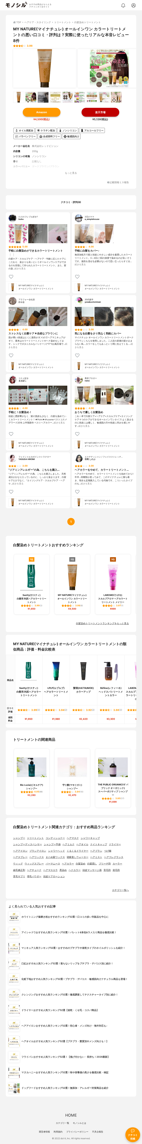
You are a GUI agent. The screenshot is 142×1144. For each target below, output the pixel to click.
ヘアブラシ (96, 850)
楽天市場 (100, 112)
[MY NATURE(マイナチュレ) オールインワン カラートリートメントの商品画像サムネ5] (67, 97)
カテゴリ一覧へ (120, 890)
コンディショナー (55, 838)
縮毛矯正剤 (19, 870)
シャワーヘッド (56, 850)
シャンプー (19, 838)
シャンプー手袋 (52, 844)
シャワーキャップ (90, 838)
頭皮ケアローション (54, 876)
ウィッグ (18, 863)
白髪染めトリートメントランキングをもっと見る (102, 623)
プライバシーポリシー (77, 1131)
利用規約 (58, 1131)
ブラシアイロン (37, 850)
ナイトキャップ (98, 844)
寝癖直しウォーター (77, 857)
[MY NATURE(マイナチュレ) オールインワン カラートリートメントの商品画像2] (109, 68)
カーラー (117, 863)
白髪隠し (92, 863)
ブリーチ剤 (105, 863)
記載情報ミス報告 (119, 182)
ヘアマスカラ (50, 870)
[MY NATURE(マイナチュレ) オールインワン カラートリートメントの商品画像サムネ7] (91, 97)
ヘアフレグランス (113, 857)
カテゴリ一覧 (62, 1123)
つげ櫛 (107, 850)
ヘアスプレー (20, 857)
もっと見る (71, 173)
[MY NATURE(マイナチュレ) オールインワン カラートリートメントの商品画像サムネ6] (79, 97)
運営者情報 (44, 1131)
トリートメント (35, 838)
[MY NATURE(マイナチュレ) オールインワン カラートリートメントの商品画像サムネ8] (104, 97)
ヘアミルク (68, 844)
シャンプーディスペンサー (27, 844)
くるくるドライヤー (77, 850)
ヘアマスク (73, 838)
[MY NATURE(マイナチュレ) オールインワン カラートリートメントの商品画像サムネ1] (18, 97)
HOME (71, 1115)
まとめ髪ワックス (55, 857)
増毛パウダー (34, 876)
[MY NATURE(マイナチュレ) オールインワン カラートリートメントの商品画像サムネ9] (116, 97)
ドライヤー (115, 844)
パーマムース (53, 863)
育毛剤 (107, 870)
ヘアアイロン (20, 850)
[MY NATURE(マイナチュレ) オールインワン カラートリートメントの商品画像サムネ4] (55, 97)
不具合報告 (97, 1131)
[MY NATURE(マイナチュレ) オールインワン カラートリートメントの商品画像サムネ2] (30, 97)
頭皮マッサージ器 (92, 870)
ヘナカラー (75, 870)
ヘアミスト (96, 857)
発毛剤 (116, 870)
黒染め (63, 870)
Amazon (41, 112)
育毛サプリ (19, 876)
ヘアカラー (68, 863)
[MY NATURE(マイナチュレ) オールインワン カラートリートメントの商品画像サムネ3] (43, 97)
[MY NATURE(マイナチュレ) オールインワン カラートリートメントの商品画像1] (44, 68)
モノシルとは (79, 1123)
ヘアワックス (36, 857)
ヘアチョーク (34, 870)
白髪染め (80, 863)
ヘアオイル (82, 844)
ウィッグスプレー (34, 863)
